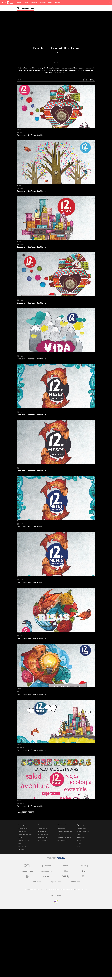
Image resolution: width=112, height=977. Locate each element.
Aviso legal (27, 889)
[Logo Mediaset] (56, 859)
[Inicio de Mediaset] (3, 2)
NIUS (78, 834)
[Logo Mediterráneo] (75, 881)
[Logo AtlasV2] (36, 881)
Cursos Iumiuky (42, 837)
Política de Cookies (70, 889)
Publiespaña (22, 831)
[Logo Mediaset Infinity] (27, 866)
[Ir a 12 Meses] (10, 2)
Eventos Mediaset (43, 834)
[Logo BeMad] (27, 876)
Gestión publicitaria (79, 889)
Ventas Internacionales (25, 834)
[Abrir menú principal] (109, 2)
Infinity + (21, 837)
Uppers (79, 840)
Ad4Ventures (22, 846)
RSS (86, 889)
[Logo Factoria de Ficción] (46, 871)
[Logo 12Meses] (84, 876)
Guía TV (60, 834)
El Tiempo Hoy (42, 831)
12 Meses (24, 812)
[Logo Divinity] (84, 866)
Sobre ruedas (25, 8)
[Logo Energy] (84, 871)
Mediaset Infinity (81, 828)
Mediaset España (23, 828)
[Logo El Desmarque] (27, 871)
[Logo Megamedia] (56, 896)
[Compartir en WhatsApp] (83, 79)
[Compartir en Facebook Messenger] (90, 79)
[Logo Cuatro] (66, 866)
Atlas (20, 843)
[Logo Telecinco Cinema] (65, 876)
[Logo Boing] (66, 871)
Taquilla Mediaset (43, 828)
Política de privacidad (47, 889)
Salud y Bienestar (43, 840)
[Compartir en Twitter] (86, 79)
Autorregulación (62, 840)
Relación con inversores (64, 837)
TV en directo (61, 828)
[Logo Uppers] (46, 876)
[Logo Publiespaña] (56, 882)
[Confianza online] (56, 903)
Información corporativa (36, 889)
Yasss (78, 846)
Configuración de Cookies (59, 889)
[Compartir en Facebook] (93, 79)
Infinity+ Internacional (83, 831)
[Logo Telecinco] (46, 866)
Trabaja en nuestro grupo (65, 831)
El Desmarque (81, 837)
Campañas (31, 812)
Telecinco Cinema (24, 840)
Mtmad (79, 843)
